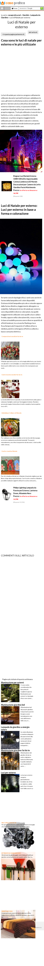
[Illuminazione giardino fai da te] (10, 761)
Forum (15, 8)
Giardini (25, 15)
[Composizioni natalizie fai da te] (10, 350)
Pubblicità (38, 927)
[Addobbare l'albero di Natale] (10, 427)
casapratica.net (14, 15)
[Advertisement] (22, 70)
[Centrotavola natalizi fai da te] (10, 389)
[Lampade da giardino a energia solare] (10, 740)
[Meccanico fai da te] (18, 835)
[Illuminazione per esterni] (10, 693)
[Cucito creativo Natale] (10, 465)
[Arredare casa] (18, 924)
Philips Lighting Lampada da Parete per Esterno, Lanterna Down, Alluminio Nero (25, 490)
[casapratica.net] (12, 3)
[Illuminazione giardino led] (10, 715)
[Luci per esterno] (10, 783)
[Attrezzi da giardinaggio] (18, 866)
